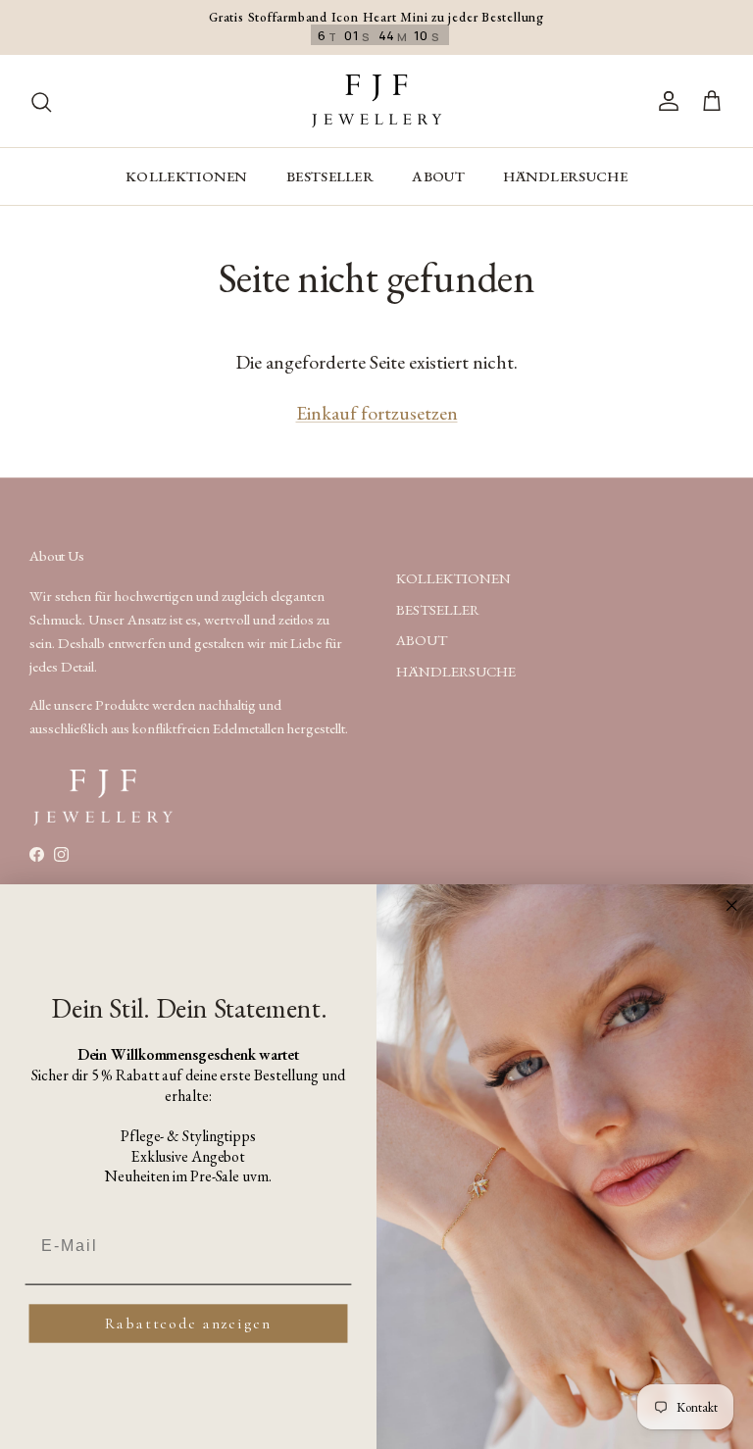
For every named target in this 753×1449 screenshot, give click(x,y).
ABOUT (438, 176)
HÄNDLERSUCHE (565, 176)
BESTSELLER (330, 176)
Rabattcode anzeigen (188, 1323)
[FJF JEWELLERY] (376, 101)
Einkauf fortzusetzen (377, 412)
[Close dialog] (732, 906)
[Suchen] (41, 100)
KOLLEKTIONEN (187, 176)
